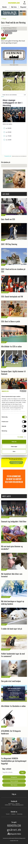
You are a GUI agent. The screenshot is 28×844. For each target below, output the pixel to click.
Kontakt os (13, 814)
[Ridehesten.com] (14, 825)
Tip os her (7, 814)
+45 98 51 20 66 (7, 804)
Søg (22, 772)
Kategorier (14, 777)
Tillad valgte (14, 446)
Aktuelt (3, 342)
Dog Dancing (4, 292)
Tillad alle (14, 441)
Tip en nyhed (14, 781)
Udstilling (4, 317)
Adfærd (3, 569)
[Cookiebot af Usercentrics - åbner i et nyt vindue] (20, 391)
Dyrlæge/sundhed (6, 754)
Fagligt (3, 726)
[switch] (24, 421)
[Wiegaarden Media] (14, 834)
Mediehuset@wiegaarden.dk (17, 804)
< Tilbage (3, 18)
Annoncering (19, 814)
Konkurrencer (5, 517)
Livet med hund (5, 597)
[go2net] (14, 830)
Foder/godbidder (6, 542)
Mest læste (14, 785)
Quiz (3, 38)
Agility (3, 367)
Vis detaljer (20, 437)
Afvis (14, 451)
